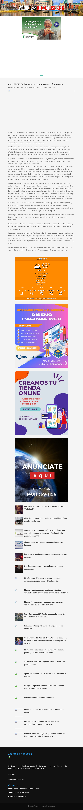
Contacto (12, 774)
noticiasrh (15, 87)
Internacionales (36, 87)
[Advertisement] (41, 56)
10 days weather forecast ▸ (41, 299)
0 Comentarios (49, 87)
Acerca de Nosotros (16, 780)
